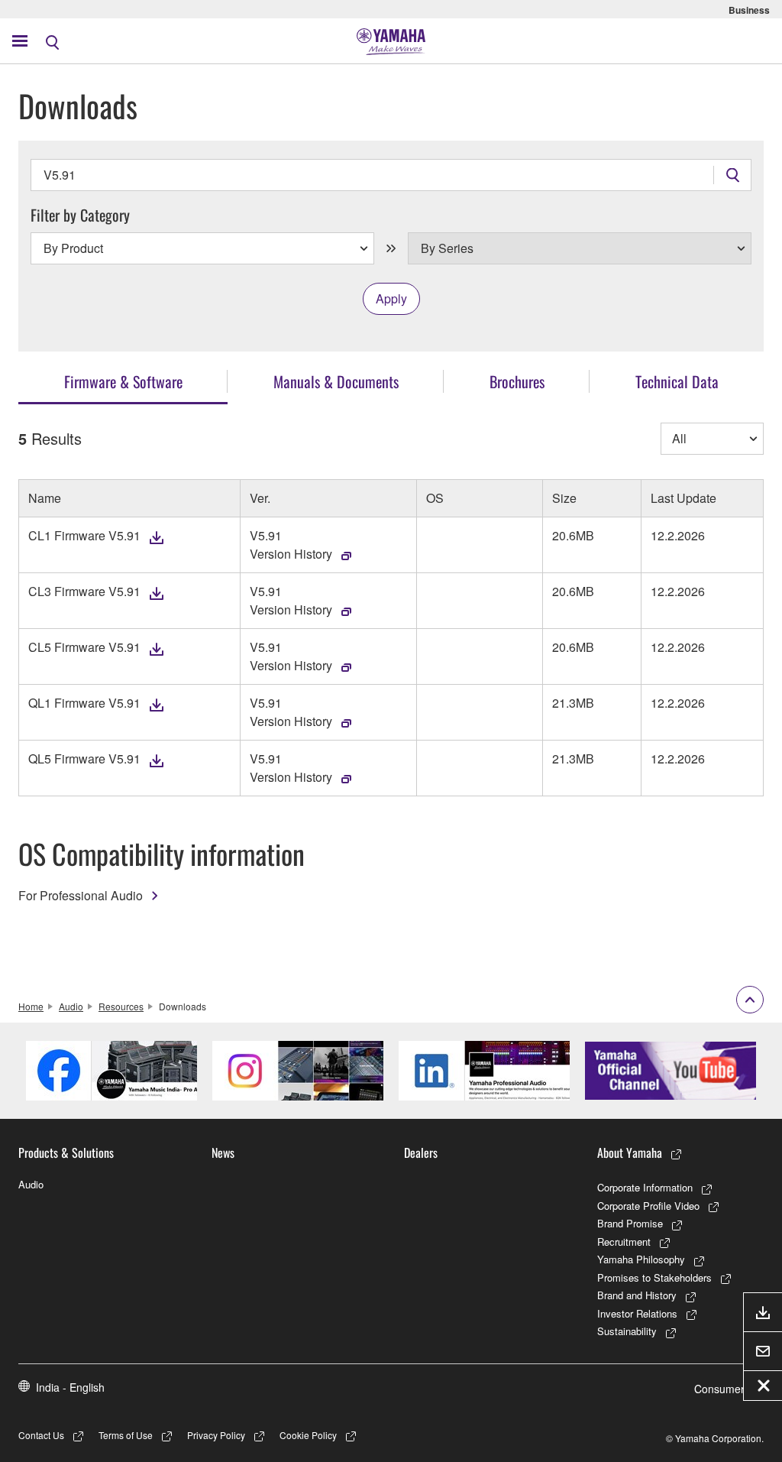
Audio (71, 1006)
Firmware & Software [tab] (123, 381)
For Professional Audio (80, 895)
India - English (70, 1387)
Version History (291, 553)
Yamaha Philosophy (641, 1259)
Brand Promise (630, 1223)
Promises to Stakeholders (654, 1277)
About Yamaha (629, 1152)
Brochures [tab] (517, 381)
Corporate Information (645, 1187)
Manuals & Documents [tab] (336, 381)
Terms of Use (126, 1434)
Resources (121, 1006)
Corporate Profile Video (648, 1205)
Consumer (719, 1388)
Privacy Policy (216, 1434)
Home (31, 1006)
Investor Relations (637, 1313)
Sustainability (627, 1331)
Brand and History (637, 1295)
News (223, 1152)
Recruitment (624, 1241)
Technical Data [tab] (677, 381)
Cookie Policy (308, 1434)
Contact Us (41, 1434)
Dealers (421, 1152)
